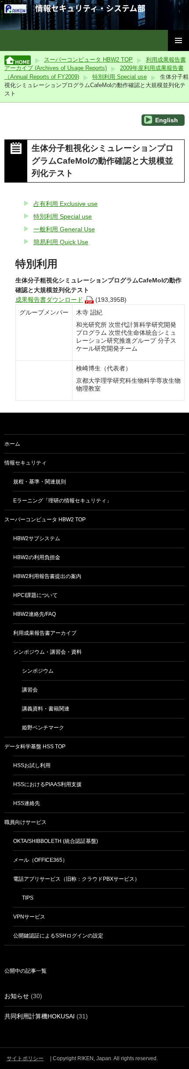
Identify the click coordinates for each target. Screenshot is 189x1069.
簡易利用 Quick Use (60, 241)
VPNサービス (29, 917)
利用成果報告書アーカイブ (44, 633)
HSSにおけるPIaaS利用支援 (47, 784)
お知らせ (16, 995)
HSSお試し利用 (32, 765)
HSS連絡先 (26, 803)
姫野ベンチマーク (43, 728)
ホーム (12, 444)
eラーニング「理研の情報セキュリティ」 (62, 501)
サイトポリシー (25, 1058)
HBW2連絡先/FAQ (34, 614)
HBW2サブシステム (36, 538)
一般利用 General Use (64, 229)
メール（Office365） (40, 860)
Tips (27, 898)
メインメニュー (178, 40)
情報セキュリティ (25, 463)
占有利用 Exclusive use (65, 203)
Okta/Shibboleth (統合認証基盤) (55, 841)
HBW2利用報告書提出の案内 (47, 576)
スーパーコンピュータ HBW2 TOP (88, 59)
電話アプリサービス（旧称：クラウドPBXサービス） (76, 879)
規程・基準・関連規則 (39, 482)
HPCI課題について (35, 595)
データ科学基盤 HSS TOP (34, 746)
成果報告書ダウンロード (49, 299)
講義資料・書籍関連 (45, 709)
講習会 (30, 690)
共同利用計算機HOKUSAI (39, 1016)
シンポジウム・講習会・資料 (47, 652)
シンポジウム (38, 671)
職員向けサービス (25, 822)
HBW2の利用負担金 (36, 557)
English (165, 120)
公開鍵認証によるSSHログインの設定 (58, 936)
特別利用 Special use (119, 76)
